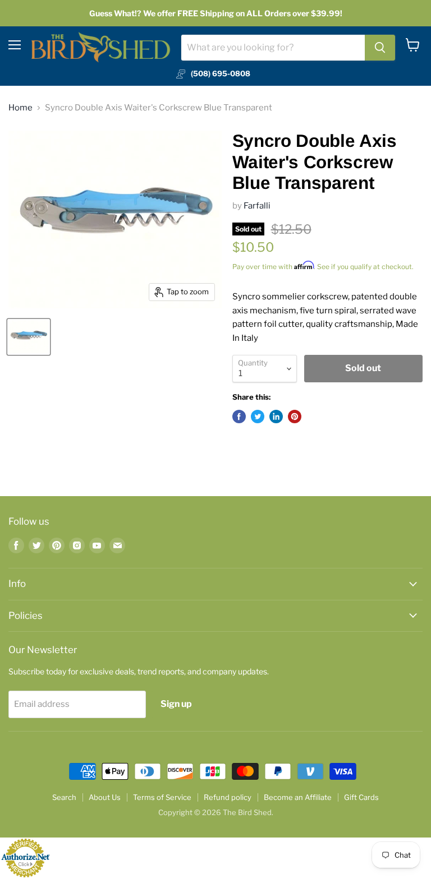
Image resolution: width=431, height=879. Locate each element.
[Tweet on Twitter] (257, 416)
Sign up (176, 703)
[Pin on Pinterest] (294, 416)
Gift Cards (361, 797)
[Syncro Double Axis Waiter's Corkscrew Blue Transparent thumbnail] (28, 337)
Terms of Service (162, 797)
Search (64, 797)
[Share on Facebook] (239, 416)
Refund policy (227, 797)
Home (20, 108)
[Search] (380, 48)
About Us (105, 797)
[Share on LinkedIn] (276, 416)
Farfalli (257, 206)
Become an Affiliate (298, 797)
